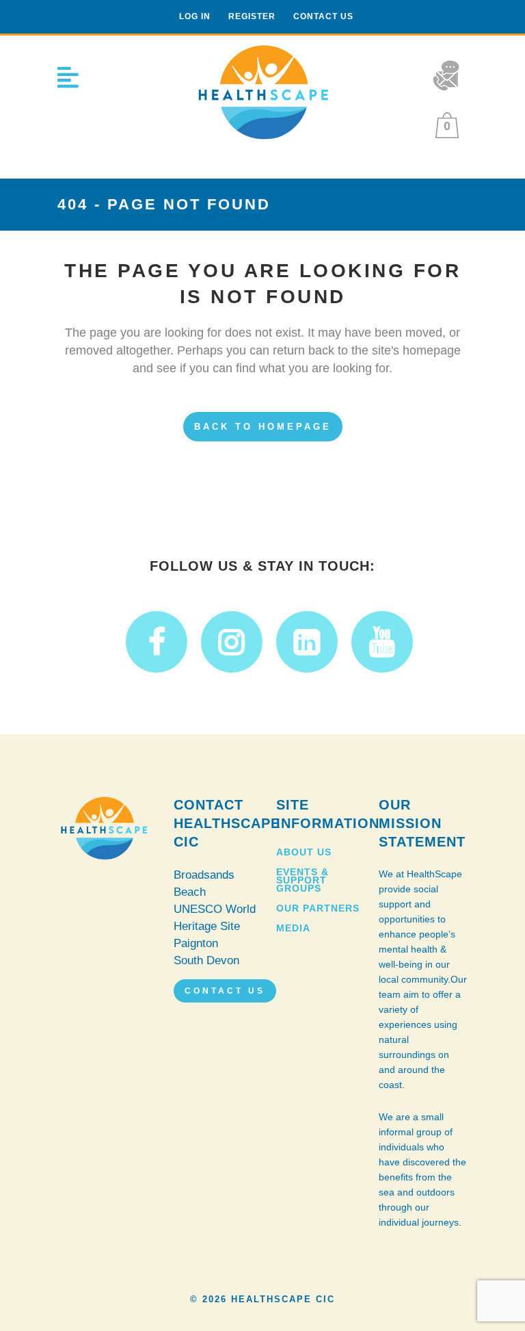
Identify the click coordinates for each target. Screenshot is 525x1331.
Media (293, 928)
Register (251, 16)
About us (304, 852)
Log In (195, 16)
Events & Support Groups (302, 880)
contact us (225, 991)
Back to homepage (263, 427)
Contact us (323, 16)
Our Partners (318, 908)
